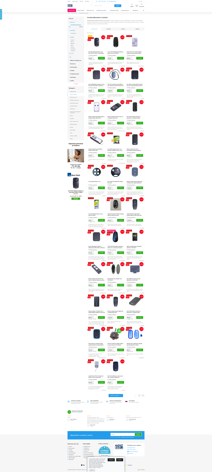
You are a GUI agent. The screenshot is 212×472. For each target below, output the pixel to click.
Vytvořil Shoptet (141, 469)
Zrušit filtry (76, 83)
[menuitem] (72, 10)
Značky (71, 138)
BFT (72, 45)
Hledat (117, 5)
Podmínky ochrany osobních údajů (74, 456)
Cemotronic (73, 48)
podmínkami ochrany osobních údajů (127, 437)
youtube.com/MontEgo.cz (133, 451)
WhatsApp (131, 453)
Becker (72, 41)
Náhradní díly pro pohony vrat (89, 456)
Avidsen (72, 40)
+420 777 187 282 (132, 449)
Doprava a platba (75, 1)
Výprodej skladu (73, 91)
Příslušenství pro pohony (74, 100)
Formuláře (81, 1)
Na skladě (73, 33)
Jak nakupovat (71, 454)
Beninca (72, 43)
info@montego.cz (132, 447)
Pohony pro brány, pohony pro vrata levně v (75, 112)
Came (72, 47)
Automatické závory (73, 106)
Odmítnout (111, 459)
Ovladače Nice (86, 448)
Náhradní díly (72, 108)
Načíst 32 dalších (114, 395)
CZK (141, 1)
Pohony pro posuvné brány (88, 454)
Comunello (73, 50)
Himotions (72, 118)
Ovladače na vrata (87, 446)
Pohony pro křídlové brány (88, 452)
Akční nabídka (72, 130)
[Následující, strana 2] (139, 395)
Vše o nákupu (87, 1)
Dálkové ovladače (73, 94)
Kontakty (69, 1)
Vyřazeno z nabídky (73, 135)
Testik (71, 133)
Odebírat (138, 434)
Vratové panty (86, 457)
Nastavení (92, 470)
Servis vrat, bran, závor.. (74, 121)
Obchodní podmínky (72, 453)
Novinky (71, 127)
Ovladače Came (86, 449)
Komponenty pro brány (74, 103)
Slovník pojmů (71, 459)
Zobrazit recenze (79, 412)
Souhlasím (120, 459)
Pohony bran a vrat (73, 97)
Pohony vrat (86, 451)
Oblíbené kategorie (73, 124)
